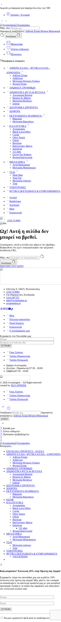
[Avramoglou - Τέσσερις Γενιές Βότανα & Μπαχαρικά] (15, 25)
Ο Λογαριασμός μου (19, 330)
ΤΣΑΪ (12, 172)
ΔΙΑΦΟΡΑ (14, 111)
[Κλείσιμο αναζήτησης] (3, 425)
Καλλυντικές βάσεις (22, 146)
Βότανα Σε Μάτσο (22, 98)
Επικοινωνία (15, 212)
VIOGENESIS (20, 556)
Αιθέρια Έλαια (33, 31)
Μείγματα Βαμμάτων (23, 121)
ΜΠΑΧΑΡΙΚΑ (17, 162)
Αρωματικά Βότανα (22, 95)
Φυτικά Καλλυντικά (22, 157)
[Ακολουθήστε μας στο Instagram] (6, 309)
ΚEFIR (10, 499)
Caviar (16, 134)
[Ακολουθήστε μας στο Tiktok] (12, 309)
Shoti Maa (18, 175)
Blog (11, 208)
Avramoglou (19, 129)
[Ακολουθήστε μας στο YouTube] (9, 309)
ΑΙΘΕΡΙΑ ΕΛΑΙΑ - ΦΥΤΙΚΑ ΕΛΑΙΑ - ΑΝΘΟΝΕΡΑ (33, 454)
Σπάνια (16, 103)
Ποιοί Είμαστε (16, 323)
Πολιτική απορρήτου (19, 319)
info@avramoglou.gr (16, 300)
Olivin (16, 140)
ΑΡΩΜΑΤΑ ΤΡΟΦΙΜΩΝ (22, 87)
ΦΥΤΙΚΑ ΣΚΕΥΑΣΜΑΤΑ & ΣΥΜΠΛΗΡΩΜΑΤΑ (35, 191)
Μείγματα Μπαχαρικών (24, 167)
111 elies (17, 151)
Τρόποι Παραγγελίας (19, 356)
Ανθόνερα (18, 78)
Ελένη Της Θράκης (22, 154)
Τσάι (15, 183)
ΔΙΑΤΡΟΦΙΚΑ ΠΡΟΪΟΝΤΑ (23, 107)
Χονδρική (14, 205)
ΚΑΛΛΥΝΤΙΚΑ (17, 126)
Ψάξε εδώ (5, 28)
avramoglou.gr (13, 303)
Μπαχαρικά (54, 31)
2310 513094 (13, 220)
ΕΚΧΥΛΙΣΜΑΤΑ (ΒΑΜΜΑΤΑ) (25, 115)
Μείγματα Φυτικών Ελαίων (26, 81)
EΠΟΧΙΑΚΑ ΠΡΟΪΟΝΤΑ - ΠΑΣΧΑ (25, 451)
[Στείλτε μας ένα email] (4, 309)
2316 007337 (12, 297)
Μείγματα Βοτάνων (22, 100)
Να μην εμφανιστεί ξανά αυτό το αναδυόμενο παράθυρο (32, 618)
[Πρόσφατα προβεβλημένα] (9, 409)
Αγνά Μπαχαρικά (21, 164)
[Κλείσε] (1, 428)
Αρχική (13, 197)
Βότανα (45, 31)
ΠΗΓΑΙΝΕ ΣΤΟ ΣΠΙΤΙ (11, 266)
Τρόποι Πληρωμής (18, 360)
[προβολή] (1, 5)
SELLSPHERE (18, 385)
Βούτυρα (17, 143)
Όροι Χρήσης (16, 352)
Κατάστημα (15, 201)
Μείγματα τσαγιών (22, 180)
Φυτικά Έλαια (19, 84)
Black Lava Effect (21, 131)
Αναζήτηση (11, 36)
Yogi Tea (17, 178)
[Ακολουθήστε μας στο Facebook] (1, 309)
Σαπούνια (17, 148)
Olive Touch (19, 137)
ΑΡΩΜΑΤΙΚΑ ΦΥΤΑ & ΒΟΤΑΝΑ (27, 92)
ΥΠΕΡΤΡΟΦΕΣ (17, 187)
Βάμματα (17, 118)
